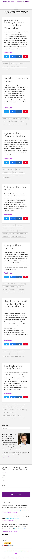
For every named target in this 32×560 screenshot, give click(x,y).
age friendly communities (8, 169)
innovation (12, 409)
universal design (22, 124)
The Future (16, 550)
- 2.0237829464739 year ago (9, 531)
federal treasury (6, 406)
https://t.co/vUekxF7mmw (21, 528)
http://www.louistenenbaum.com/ (11, 457)
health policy (6, 230)
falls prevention (21, 63)
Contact (26, 551)
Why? (11, 550)
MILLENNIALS (5, 289)
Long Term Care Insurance (8, 412)
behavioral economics (20, 404)
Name (4, 473)
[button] (16, 7)
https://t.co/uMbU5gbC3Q (12, 518)
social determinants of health (9, 124)
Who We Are (10, 551)
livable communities (21, 409)
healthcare (5, 66)
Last (3, 482)
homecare (12, 66)
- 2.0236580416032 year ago (9, 512)
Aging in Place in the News (14, 247)
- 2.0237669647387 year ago (9, 520)
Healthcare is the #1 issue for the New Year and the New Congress (15, 305)
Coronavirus (5, 227)
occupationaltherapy (21, 66)
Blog (5, 551)
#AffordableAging (7, 118)
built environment (7, 172)
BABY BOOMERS (24, 118)
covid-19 (15, 172)
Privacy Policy (19, 551)
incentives (20, 286)
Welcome (6, 550)
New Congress (6, 356)
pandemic (5, 233)
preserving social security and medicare (18, 233)
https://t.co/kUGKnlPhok (21, 510)
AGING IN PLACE (6, 283)
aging (4, 404)
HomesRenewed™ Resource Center (16, 1)
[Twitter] (16, 553)
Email (4, 486)
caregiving (13, 63)
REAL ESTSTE (12, 289)
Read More (8, 53)
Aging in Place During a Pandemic (15, 134)
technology (20, 292)
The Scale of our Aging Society (13, 367)
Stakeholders (24, 550)
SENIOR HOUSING (6, 236)
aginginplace (6, 63)
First (3, 477)
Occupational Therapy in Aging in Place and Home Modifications (15, 24)
